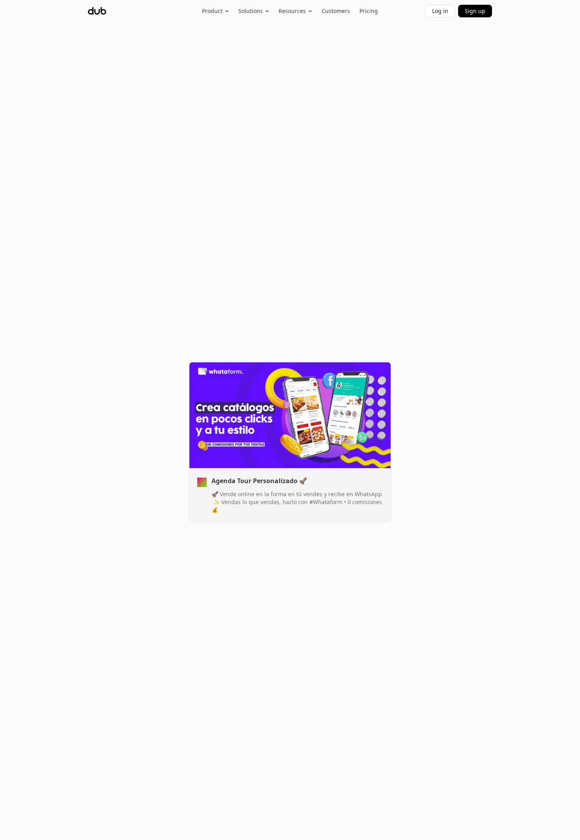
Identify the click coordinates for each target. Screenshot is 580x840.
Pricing (368, 11)
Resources (292, 11)
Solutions (250, 11)
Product (212, 11)
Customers (336, 11)
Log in (440, 11)
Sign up (475, 11)
